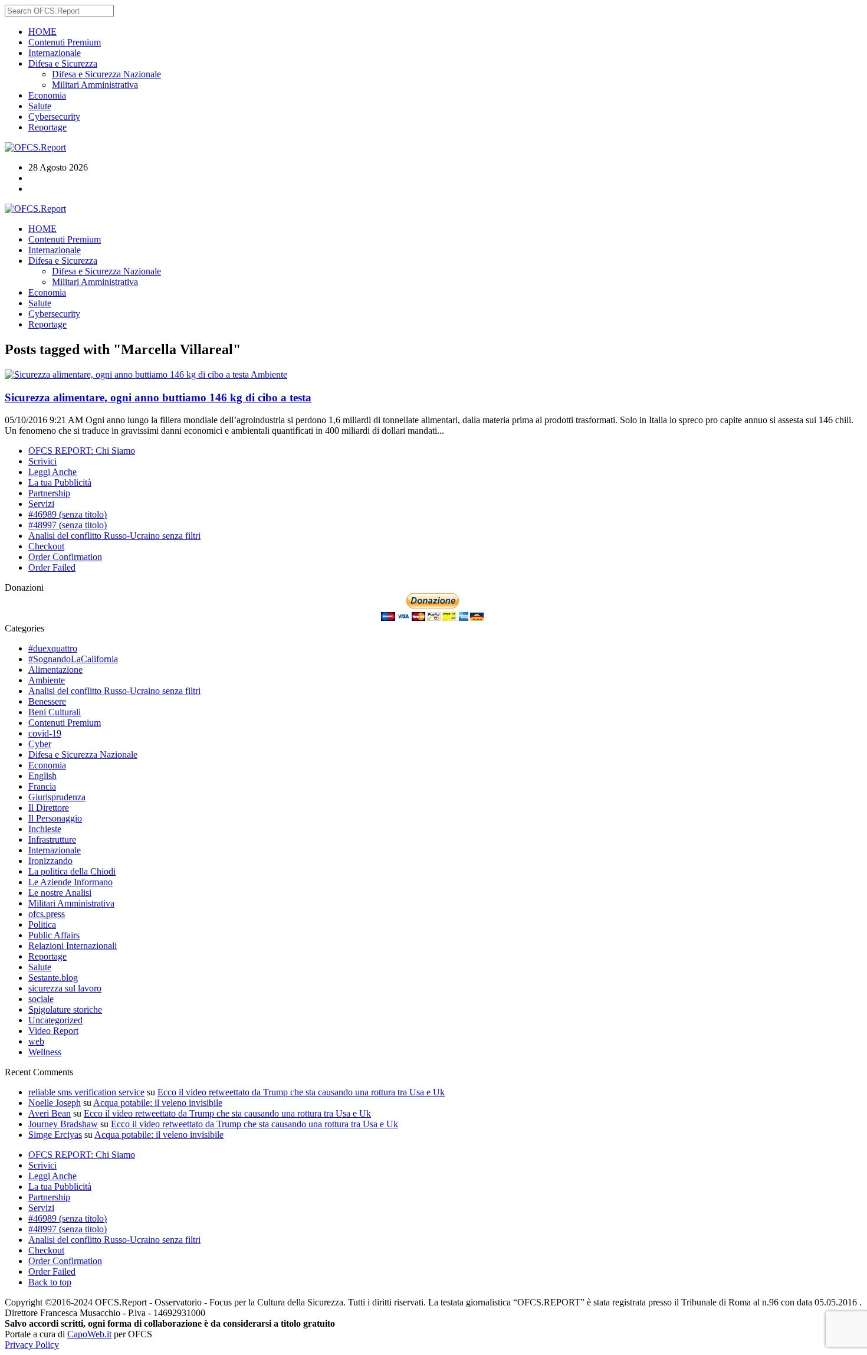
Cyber (39, 744)
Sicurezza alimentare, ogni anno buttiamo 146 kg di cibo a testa (158, 397)
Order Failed (51, 567)
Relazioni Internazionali (72, 946)
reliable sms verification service (86, 1092)
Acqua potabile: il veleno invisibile (157, 1103)
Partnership (49, 493)
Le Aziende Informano (70, 882)
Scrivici (42, 461)
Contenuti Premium (64, 42)
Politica (42, 924)
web (36, 1041)
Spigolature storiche (65, 1009)
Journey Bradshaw (63, 1124)
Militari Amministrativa (95, 85)
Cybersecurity (54, 117)
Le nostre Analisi (59, 893)
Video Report (53, 1031)
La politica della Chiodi (72, 871)
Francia (42, 786)
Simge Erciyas (55, 1135)
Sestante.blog (53, 978)
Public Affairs (54, 935)
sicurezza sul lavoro (64, 988)
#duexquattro (52, 648)
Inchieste (44, 829)
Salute (39, 106)
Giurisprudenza (57, 797)
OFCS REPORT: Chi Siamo (81, 451)
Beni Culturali (54, 712)
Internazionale (54, 53)
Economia (47, 95)
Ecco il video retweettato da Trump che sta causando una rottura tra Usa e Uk (301, 1092)
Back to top (49, 1282)
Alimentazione (55, 670)
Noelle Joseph (54, 1103)
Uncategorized (55, 1020)
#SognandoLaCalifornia (73, 659)
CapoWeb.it (89, 1334)
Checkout (46, 546)
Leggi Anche (52, 472)
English (42, 776)
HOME (42, 32)
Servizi (41, 504)
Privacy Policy (32, 1345)
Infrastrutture (52, 839)
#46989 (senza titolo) (67, 514)
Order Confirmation (65, 557)
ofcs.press (46, 914)
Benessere (47, 701)
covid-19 (44, 733)
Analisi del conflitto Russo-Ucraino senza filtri (114, 536)
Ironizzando (50, 861)
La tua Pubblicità (59, 482)
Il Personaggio (55, 818)
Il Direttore (48, 808)
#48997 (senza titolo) (67, 525)
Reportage (47, 127)
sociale (41, 999)
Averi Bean (49, 1113)
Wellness (44, 1052)
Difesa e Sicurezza (62, 63)
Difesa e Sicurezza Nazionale (106, 74)
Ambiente (269, 374)
